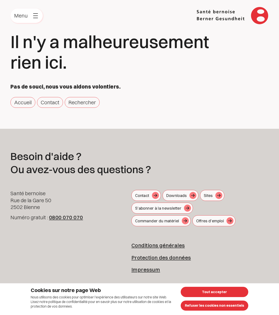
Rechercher (82, 102)
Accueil (23, 102)
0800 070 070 (66, 217)
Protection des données (161, 257)
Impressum (145, 269)
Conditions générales (158, 245)
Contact (50, 102)
